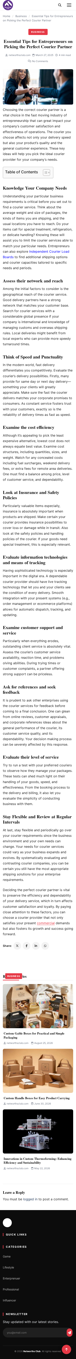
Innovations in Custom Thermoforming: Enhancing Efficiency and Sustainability (38, 1160)
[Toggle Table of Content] (44, 172)
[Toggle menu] (69, 5)
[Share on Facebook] (26, 946)
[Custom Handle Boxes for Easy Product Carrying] (38, 1071)
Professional (11, 1289)
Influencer (9, 1300)
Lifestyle (8, 1267)
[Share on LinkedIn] (36, 946)
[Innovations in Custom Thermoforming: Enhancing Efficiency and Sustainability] (38, 1131)
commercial (46, 923)
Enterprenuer (11, 1278)
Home (6, 16)
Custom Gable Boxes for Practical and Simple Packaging (34, 1035)
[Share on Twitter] (17, 946)
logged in (30, 1199)
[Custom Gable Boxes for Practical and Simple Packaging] (38, 1006)
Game (7, 1256)
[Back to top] (66, 1349)
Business (21, 16)
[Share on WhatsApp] (45, 946)
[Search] (60, 5)
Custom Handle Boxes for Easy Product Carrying (37, 1098)
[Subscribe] (69, 1332)
